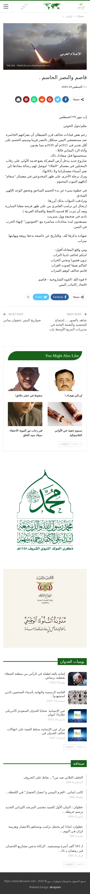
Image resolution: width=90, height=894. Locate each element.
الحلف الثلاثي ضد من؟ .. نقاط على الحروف (53, 777)
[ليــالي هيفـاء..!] (65, 379)
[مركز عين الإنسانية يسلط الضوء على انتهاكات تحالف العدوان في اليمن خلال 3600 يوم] (77, 734)
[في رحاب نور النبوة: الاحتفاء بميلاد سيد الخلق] (25, 414)
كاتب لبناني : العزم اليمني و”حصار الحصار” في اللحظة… (44, 792)
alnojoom (55, 887)
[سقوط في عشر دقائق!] (25, 379)
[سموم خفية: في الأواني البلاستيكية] (65, 414)
